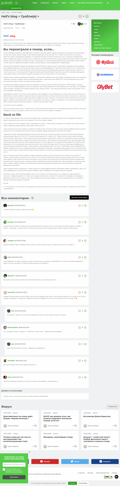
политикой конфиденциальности (14, 472)
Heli (12, 311)
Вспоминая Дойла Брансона (97, 416)
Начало (3, 12)
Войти (5, 8)
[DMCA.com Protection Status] (108, 477)
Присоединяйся (16, 8)
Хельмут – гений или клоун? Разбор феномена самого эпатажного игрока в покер (96, 439)
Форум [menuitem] (35, 3)
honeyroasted (13, 327)
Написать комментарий (79, 197)
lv (16, 3)
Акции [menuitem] (72, 3)
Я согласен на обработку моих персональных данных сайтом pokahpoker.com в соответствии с (14, 470)
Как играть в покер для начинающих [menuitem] (90, 3)
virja (9, 257)
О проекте (81, 473)
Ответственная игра (102, 473)
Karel (10, 377)
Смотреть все (112, 406)
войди (26, 396)
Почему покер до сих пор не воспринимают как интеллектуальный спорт (17, 439)
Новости (97, 26)
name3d (11, 205)
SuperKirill (11, 292)
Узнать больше (83, 483)
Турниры (97, 35)
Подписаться (14, 477)
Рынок (96, 38)
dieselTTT (11, 276)
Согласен (72, 483)
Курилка (97, 41)
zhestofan (11, 360)
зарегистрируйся (14, 396)
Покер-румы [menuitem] (45, 3)
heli (85, 24)
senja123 (11, 240)
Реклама (90, 473)
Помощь (114, 473)
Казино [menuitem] (64, 3)
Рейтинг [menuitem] (55, 3)
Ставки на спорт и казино (102, 48)
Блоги (8, 12)
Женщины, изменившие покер (58, 437)
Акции (96, 29)
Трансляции (98, 45)
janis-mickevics (13, 426)
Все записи (97, 23)
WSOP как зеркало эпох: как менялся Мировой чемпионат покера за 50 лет (57, 419)
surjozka (11, 222)
